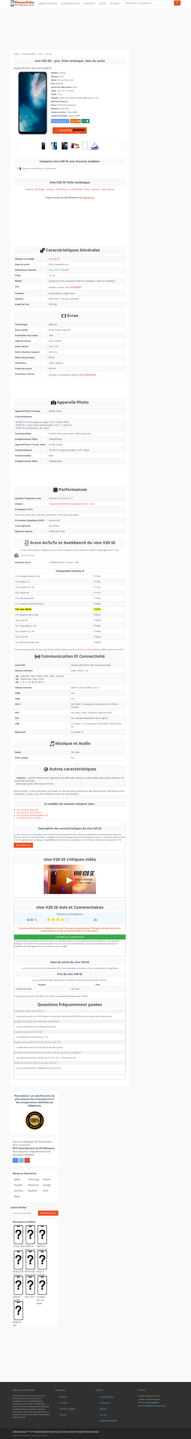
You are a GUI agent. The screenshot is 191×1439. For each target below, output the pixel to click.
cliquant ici (88, 197)
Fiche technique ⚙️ (60, 121)
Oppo (17, 1196)
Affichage (39, 189)
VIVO (45, 1190)
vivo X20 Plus (88, 649)
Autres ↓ (116, 3)
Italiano (72, 1431)
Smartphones (47, 3)
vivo (62, 76)
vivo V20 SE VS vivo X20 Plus (28, 812)
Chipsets (89, 3)
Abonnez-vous (48, 1213)
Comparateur (70, 3)
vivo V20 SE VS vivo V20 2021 (29, 818)
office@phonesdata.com (154, 1405)
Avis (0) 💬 (75, 121)
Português (80, 1431)
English (38, 1431)
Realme (32, 1190)
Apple (17, 1179)
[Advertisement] (95, 29)
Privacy (63, 1414)
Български (94, 1431)
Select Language (19, 1431)
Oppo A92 (42, 649)
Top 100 (103, 1414)
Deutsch (51, 1431)
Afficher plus (23, 845)
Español (44, 1431)
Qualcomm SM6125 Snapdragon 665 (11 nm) (72, 503)
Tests (102, 3)
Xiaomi (46, 1179)
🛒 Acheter (64, 130)
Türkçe (66, 1431)
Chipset (103, 1408)
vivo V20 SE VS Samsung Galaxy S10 (32, 815)
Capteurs (95, 189)
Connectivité (76, 189)
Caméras (50, 189)
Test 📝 (85, 121)
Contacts (63, 1402)
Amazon (75, 287)
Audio (87, 189)
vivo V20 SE (54, 258)
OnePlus (18, 1190)
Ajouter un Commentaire (69, 937)
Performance (62, 189)
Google (47, 1185)
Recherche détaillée (108, 1420)
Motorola (33, 1185)
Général (29, 189)
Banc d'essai (108, 189)
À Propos (64, 1397)
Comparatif (105, 1402)
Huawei (18, 1185)
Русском (59, 1431)
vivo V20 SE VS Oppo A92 (27, 810)
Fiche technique (107, 1397)
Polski (87, 1431)
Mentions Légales (67, 1408)
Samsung (33, 1179)
